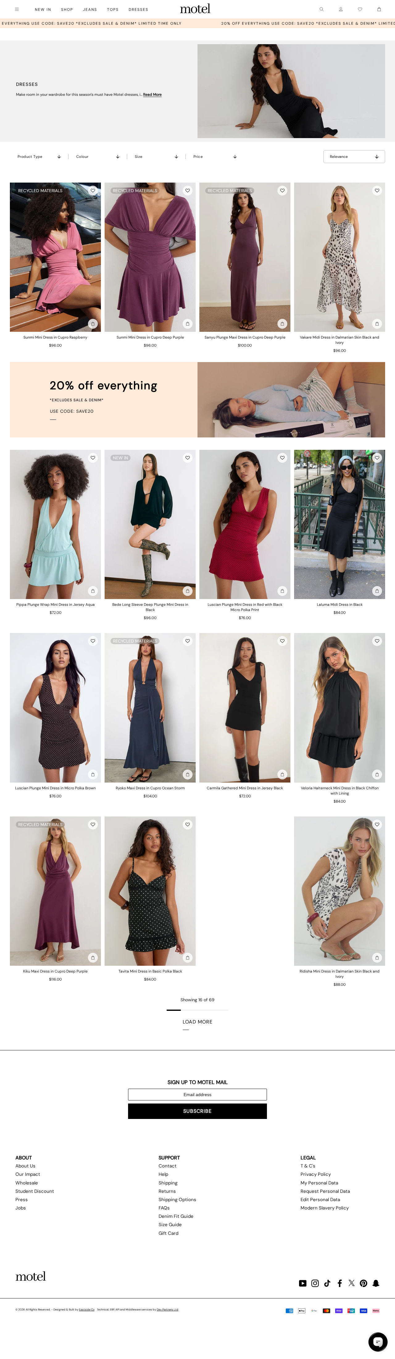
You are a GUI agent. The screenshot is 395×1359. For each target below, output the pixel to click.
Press (21, 1200)
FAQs (164, 1208)
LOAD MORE (198, 1022)
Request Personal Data (325, 1191)
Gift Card (168, 1233)
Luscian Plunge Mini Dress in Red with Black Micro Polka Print (245, 607)
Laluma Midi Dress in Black (340, 604)
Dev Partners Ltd (167, 1309)
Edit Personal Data (320, 1200)
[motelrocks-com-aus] (195, 9)
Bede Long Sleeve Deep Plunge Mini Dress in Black (150, 607)
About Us (25, 1166)
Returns (167, 1191)
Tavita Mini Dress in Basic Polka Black (150, 971)
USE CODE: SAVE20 (72, 411)
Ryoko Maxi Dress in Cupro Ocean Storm (150, 788)
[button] (93, 191)
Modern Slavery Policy (325, 1208)
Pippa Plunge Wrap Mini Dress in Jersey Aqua (55, 604)
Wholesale (26, 1183)
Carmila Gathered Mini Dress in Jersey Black (245, 788)
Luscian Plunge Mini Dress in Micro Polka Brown (55, 788)
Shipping (168, 1183)
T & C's (308, 1166)
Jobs (20, 1208)
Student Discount (34, 1191)
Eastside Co (86, 1309)
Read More (152, 94)
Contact (168, 1166)
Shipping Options (177, 1200)
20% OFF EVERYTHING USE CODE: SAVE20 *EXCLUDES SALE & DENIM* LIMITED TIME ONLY (237, 23)
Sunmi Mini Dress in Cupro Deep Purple (150, 337)
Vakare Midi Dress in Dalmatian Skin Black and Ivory (339, 340)
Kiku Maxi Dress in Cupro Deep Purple (55, 971)
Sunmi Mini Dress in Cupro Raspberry (55, 337)
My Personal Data (319, 1183)
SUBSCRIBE (197, 1111)
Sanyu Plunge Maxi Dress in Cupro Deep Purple (245, 337)
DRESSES (138, 9)
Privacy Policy (316, 1174)
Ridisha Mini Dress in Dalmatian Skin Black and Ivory (340, 974)
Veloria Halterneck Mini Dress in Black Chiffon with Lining (340, 791)
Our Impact (27, 1174)
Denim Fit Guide (176, 1216)
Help (163, 1174)
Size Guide (170, 1225)
